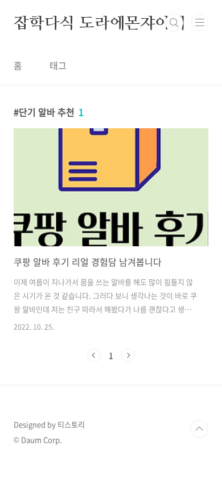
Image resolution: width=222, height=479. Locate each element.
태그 (58, 65)
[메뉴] (199, 22)
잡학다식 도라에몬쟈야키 (100, 23)
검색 (174, 22)
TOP (199, 429)
